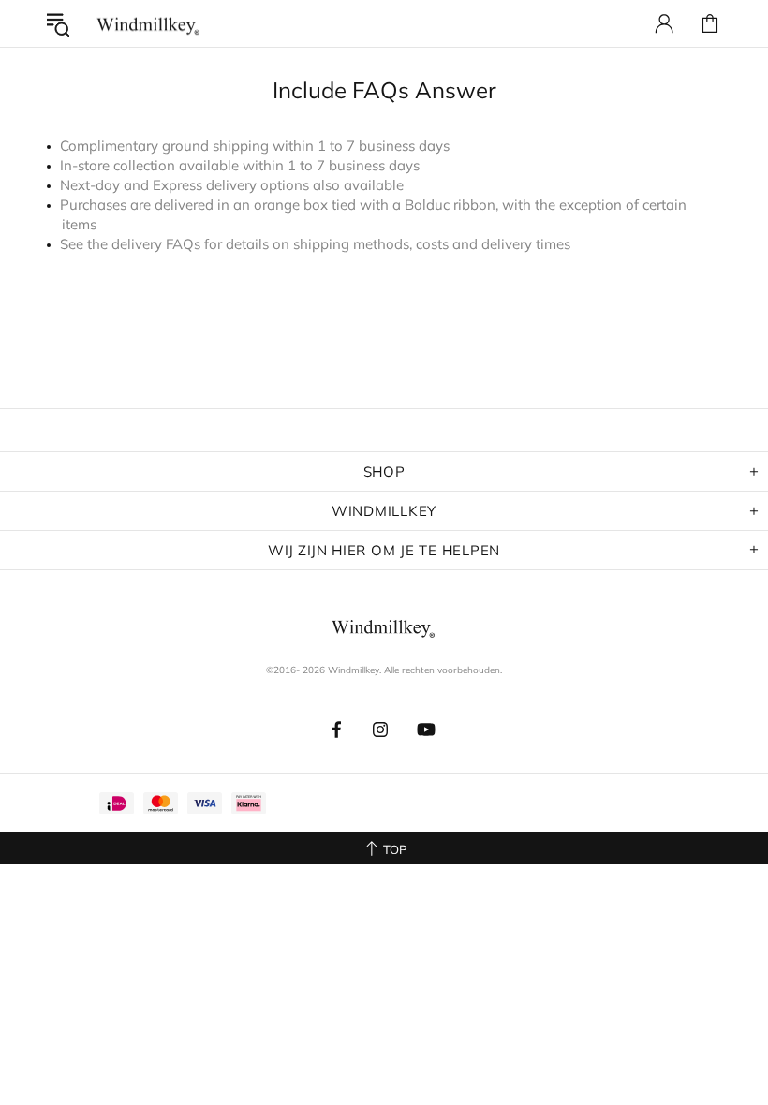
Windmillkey (149, 24)
